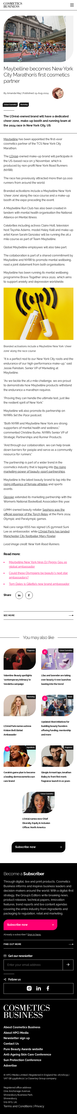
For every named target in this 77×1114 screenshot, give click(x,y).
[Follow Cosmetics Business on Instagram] (29, 989)
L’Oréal (13, 156)
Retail (70, 697)
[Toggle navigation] (72, 5)
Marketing (24, 104)
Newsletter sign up (17, 1038)
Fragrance (31, 650)
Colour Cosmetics (10, 104)
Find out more (12, 944)
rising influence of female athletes (26, 484)
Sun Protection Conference (22, 1060)
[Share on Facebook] (29, 595)
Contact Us (11, 1043)
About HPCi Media (16, 1032)
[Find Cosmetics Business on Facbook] (48, 989)
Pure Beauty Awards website (23, 1049)
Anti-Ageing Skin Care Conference (27, 1054)
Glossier (9, 497)
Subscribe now (25, 847)
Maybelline (11, 139)
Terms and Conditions (18, 1106)
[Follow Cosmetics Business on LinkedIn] (38, 989)
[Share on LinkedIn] (19, 595)
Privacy (39, 1106)
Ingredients (31, 747)
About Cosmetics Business (22, 1027)
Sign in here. (34, 934)
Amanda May (14, 93)
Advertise (10, 1065)
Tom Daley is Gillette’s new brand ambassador (39, 584)
